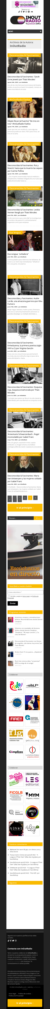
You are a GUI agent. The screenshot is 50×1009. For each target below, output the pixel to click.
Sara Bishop (14, 862)
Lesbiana (17, 977)
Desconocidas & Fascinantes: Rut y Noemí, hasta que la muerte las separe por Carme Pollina (25, 168)
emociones (37, 975)
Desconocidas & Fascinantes (24, 55)
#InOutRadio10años (19, 99)
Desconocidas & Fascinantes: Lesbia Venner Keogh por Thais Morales (24, 211)
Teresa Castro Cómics (17, 855)
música (27, 982)
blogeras (33, 973)
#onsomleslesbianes (33, 971)
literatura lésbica (20, 980)
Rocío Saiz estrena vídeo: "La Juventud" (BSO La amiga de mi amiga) (27, 662)
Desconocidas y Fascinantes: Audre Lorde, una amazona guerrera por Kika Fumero (25, 301)
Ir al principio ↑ (25, 507)
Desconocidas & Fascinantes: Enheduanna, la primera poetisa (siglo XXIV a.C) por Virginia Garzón (24, 345)
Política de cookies (24, 994)
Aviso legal (12, 994)
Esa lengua (15, 232)
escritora (10, 977)
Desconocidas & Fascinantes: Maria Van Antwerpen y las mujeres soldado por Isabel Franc (25, 478)
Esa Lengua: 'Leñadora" (18, 254)
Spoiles (17, 984)
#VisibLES (23, 973)
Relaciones (33, 982)
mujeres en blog (19, 982)
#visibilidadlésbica (13, 973)
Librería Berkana (25, 977)
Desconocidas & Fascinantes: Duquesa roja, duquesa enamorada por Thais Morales (25, 390)
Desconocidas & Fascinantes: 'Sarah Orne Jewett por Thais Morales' (24, 78)
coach (14, 975)
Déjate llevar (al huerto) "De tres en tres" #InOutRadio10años (23, 122)
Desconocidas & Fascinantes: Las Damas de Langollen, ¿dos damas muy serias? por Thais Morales (28, 643)
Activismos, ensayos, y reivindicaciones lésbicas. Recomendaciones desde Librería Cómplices (28, 619)
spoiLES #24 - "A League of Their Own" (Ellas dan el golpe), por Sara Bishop (25, 857)
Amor (28, 973)
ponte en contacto (14, 961)
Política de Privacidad (16, 996)
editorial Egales (28, 975)
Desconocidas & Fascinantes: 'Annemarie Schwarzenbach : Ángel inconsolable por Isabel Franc (23, 434)
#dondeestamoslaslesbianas (17, 971)
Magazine (29, 980)
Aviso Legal (26, 596)
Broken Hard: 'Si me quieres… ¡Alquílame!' (28, 652)
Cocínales (20, 975)
